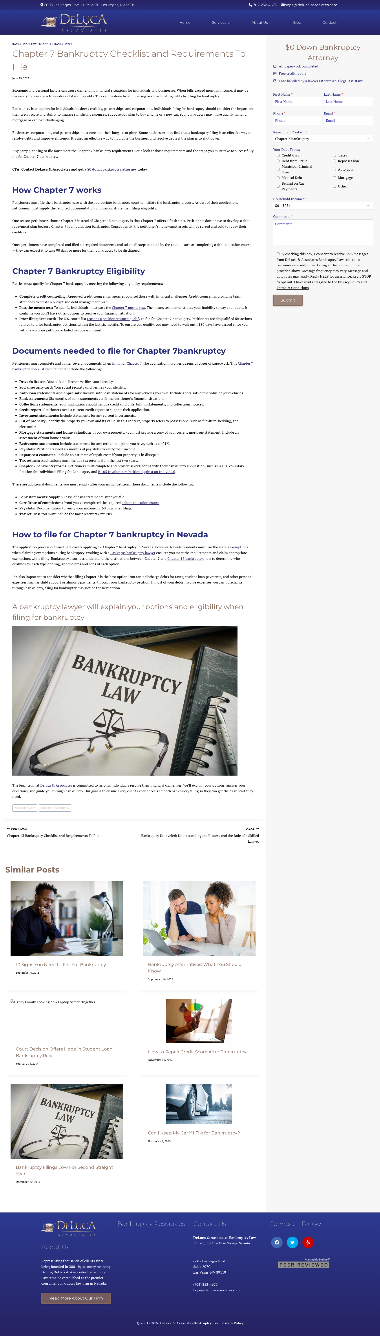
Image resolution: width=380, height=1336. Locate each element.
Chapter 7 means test (128, 307)
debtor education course (140, 502)
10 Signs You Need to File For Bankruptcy (61, 964)
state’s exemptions (233, 547)
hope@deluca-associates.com (311, 5)
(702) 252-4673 (205, 1284)
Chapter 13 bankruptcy (185, 558)
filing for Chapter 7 (126, 363)
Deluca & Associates (56, 785)
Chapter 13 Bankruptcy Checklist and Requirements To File (53, 832)
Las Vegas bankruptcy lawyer (132, 552)
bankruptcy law (24, 43)
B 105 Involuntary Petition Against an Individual (136, 471)
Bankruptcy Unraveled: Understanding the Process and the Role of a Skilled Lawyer (200, 835)
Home (184, 22)
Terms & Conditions (293, 287)
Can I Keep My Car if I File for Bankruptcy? (194, 1133)
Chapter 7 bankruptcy (55, 43)
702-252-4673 (264, 5)
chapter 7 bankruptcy (54, 808)
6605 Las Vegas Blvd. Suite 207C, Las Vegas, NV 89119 (89, 5)
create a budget (52, 302)
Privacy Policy (349, 282)
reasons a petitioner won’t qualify (113, 318)
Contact (329, 22)
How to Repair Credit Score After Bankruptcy (197, 1051)
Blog (297, 22)
